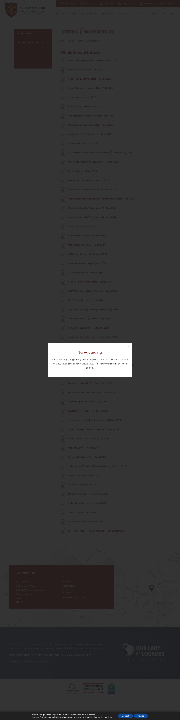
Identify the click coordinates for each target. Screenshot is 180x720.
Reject (141, 716)
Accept (125, 716)
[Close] (129, 347)
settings (108, 717)
